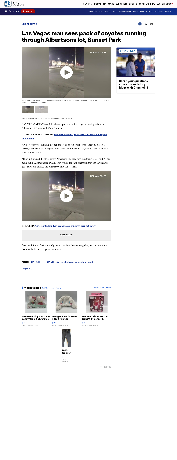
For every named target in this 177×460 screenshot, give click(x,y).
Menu (86, 4)
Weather (121, 4)
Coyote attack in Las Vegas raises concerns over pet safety (65, 225)
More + (168, 11)
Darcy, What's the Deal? (142, 11)
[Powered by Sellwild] (107, 367)
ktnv (10, 11)
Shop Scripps (147, 4)
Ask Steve (158, 11)
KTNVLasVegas (6, 11)
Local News (29, 24)
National (108, 4)
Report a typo (28, 269)
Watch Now (164, 4)
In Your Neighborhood (108, 11)
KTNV (14, 11)
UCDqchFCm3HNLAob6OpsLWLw (18, 11)
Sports (133, 4)
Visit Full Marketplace (102, 288)
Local (97, 4)
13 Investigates (125, 11)
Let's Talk (93, 11)
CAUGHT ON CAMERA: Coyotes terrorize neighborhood (62, 262)
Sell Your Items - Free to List (53, 288)
